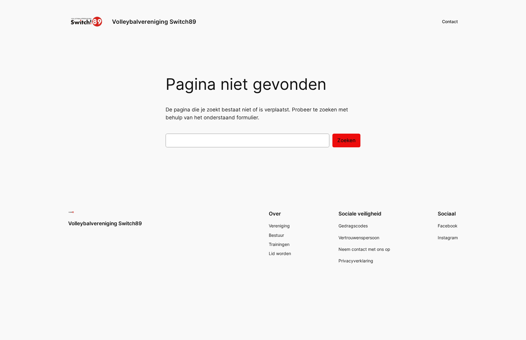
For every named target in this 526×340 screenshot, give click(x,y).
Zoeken (346, 140)
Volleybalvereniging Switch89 (154, 21)
